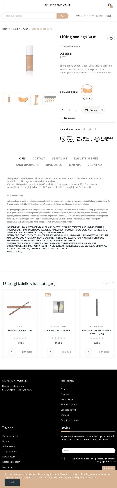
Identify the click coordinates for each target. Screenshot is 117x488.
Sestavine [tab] (59, 158)
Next (49, 62)
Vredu (12, 482)
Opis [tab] (22, 158)
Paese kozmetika (10, 436)
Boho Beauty (8, 446)
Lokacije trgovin (68, 409)
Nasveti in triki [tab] (86, 158)
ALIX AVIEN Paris (58, 326)
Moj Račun (7, 467)
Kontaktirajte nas (69, 404)
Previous (9, 62)
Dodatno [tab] (94, 165)
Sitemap (65, 414)
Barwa (5, 441)
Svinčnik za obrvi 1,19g (20, 330)
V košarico (91, 109)
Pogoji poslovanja (70, 420)
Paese (20, 326)
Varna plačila (67, 399)
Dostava (65, 394)
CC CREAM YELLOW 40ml (58, 330)
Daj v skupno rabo (84, 129)
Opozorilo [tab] (54, 165)
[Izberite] (12, 352)
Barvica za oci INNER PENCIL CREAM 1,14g (97, 332)
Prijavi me (108, 468)
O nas (64, 389)
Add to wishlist (111, 38)
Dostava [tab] (38, 158)
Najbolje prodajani (11, 461)
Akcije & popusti (10, 451)
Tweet (90, 129)
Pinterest (96, 129)
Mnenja (75, 165)
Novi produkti (9, 456)
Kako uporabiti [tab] (27, 165)
